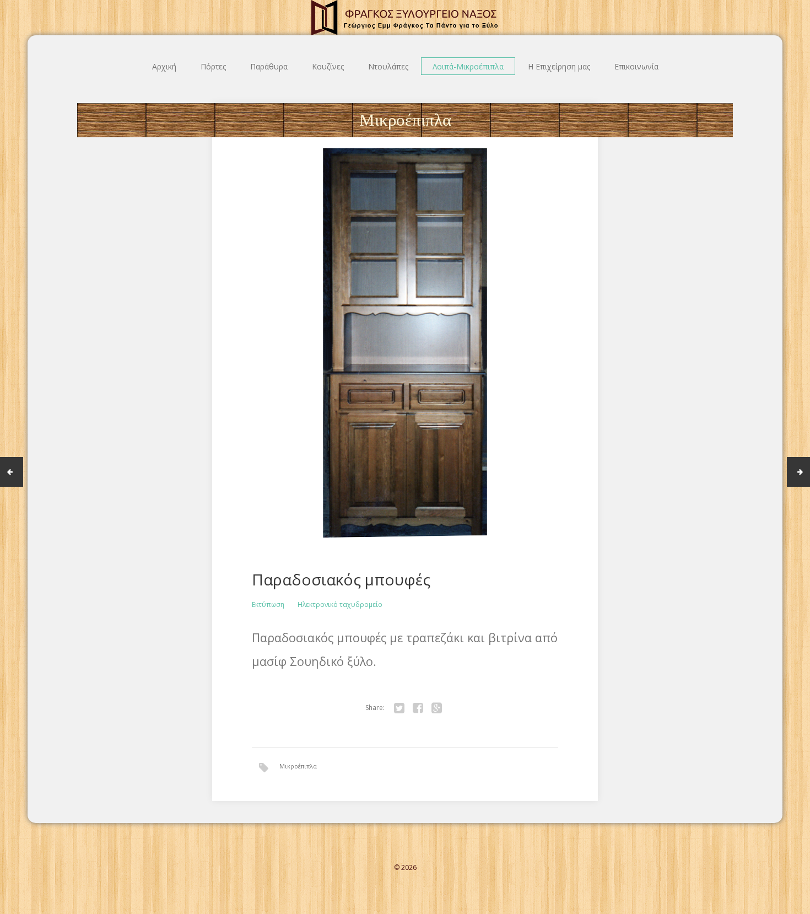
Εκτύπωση (268, 604)
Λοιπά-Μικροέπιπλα (468, 66)
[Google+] (436, 707)
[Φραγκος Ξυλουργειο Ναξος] (405, 17)
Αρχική (164, 66)
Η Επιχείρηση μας (559, 66)
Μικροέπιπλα (298, 766)
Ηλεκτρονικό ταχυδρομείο (340, 604)
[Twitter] (399, 707)
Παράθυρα (269, 66)
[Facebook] (418, 707)
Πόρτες (213, 66)
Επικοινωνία (636, 66)
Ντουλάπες (388, 66)
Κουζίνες (328, 66)
